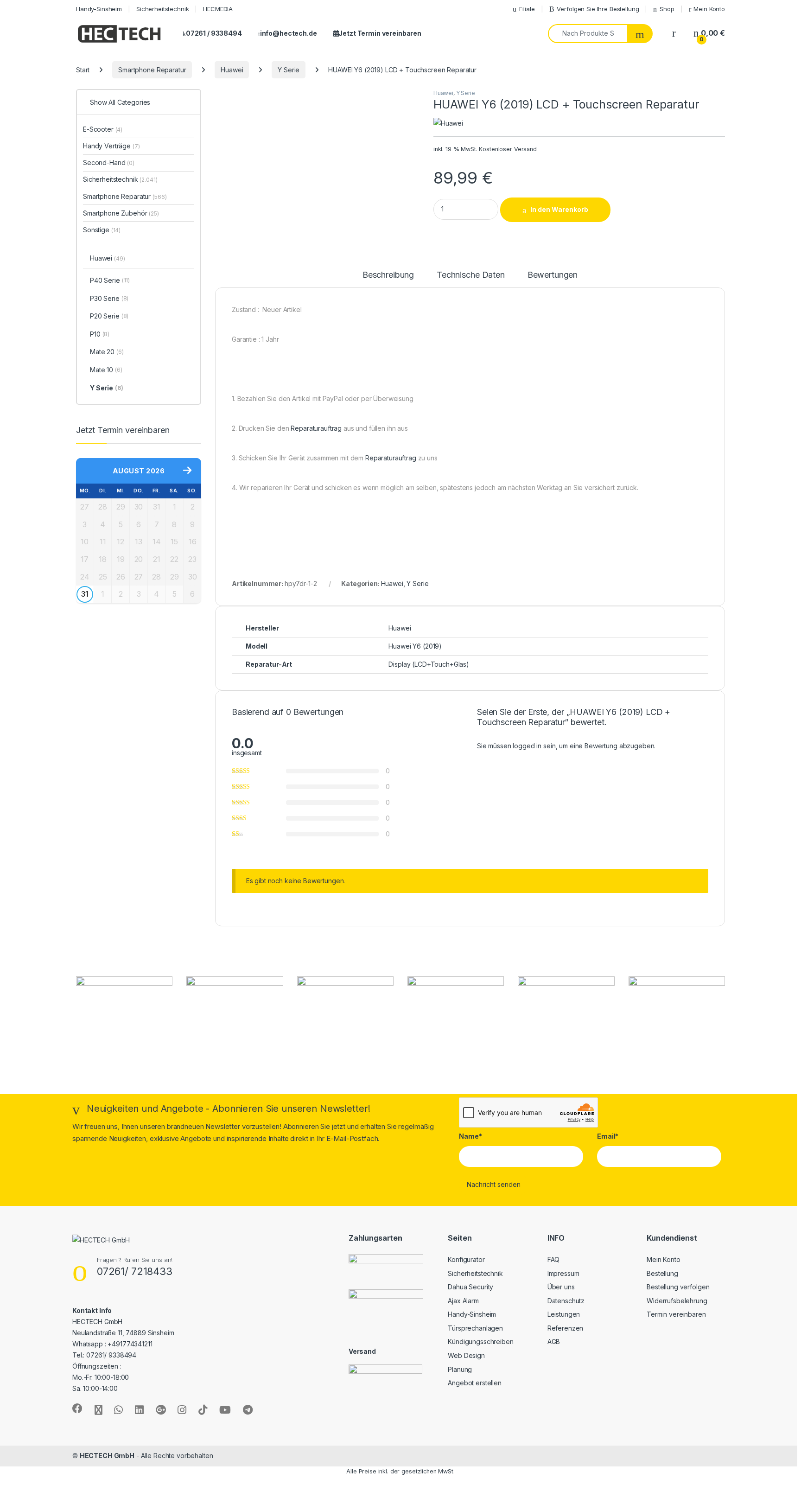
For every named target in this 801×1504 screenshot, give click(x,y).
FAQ (553, 1259)
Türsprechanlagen (475, 1328)
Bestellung (662, 1273)
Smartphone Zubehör (121, 213)
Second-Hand (108, 162)
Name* (470, 1136)
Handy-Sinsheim (99, 9)
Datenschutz (566, 1301)
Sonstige (102, 230)
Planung (460, 1369)
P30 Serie (109, 298)
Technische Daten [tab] (471, 275)
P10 (99, 334)
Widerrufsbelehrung (677, 1301)
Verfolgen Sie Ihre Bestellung (598, 9)
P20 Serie (109, 316)
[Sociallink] (77, 1408)
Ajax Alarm (463, 1301)
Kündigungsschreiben (480, 1341)
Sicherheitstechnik (162, 9)
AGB (553, 1341)
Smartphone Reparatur (152, 70)
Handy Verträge (111, 146)
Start (82, 70)
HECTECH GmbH (107, 1455)
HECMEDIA (218, 9)
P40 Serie (110, 280)
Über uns (561, 1287)
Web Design (466, 1355)
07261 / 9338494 (214, 33)
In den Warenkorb (559, 209)
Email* (607, 1136)
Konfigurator (466, 1259)
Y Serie (288, 70)
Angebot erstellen (475, 1383)
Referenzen (565, 1328)
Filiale (527, 9)
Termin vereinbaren (676, 1314)
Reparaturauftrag (316, 428)
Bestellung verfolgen (678, 1287)
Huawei (232, 70)
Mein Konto (709, 9)
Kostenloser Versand (507, 149)
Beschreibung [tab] (388, 275)
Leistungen (563, 1314)
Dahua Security (470, 1287)
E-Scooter (102, 129)
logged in (527, 746)
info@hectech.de (288, 33)
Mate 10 (106, 370)
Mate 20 (107, 352)
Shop (667, 9)
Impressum (563, 1273)
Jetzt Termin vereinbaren (379, 33)
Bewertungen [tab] (553, 275)
